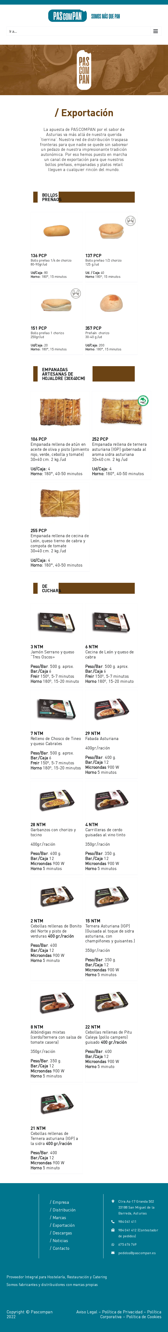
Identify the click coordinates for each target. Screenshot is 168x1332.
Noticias (60, 1240)
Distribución (64, 1209)
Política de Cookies (143, 1316)
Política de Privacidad (122, 1311)
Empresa (61, 1202)
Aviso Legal (87, 1311)
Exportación (64, 1225)
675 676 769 (127, 1244)
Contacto (61, 1248)
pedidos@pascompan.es (137, 1253)
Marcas (59, 1217)
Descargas (62, 1232)
